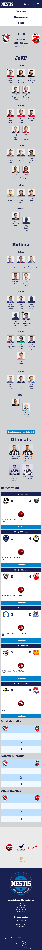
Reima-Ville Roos (19, 671)
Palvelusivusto (21, 910)
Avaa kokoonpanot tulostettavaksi (21, 432)
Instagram (22, 925)
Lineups (21, 11)
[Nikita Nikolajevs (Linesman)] (14, 469)
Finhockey (21, 908)
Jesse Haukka (17, 557)
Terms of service (21, 940)
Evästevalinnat (21, 946)
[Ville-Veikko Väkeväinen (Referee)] (27, 449)
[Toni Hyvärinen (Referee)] (14, 449)
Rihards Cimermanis (22, 633)
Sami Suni (16, 709)
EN (33, 4)
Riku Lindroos (17, 595)
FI (29, 4)
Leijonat (21, 904)
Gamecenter (21, 17)
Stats (21, 23)
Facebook (22, 921)
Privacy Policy (21, 942)
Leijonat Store (21, 912)
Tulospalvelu (21, 906)
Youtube (22, 927)
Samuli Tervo (17, 520)
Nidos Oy (27, 948)
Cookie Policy (21, 944)
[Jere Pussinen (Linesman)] (27, 469)
